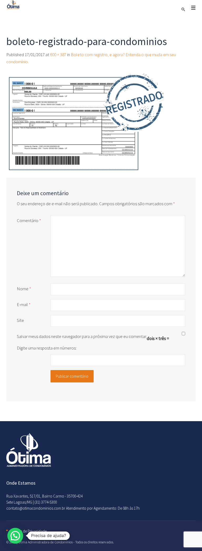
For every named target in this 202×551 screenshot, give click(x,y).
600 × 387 (58, 54)
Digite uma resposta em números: (47, 348)
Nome (24, 289)
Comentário (29, 220)
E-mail (24, 304)
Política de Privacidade (28, 531)
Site (20, 320)
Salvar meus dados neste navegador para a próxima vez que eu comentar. (82, 336)
